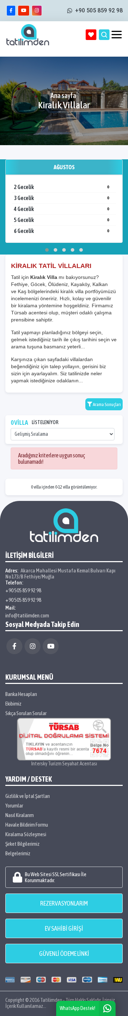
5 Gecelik (61, 220)
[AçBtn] (104, 34)
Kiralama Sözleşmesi (25, 834)
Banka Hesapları (21, 694)
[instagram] (37, 10)
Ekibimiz (13, 704)
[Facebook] (14, 646)
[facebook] (11, 10)
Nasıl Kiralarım (19, 815)
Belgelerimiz (17, 853)
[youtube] (24, 10)
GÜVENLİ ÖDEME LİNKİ (64, 953)
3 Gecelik (61, 198)
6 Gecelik (61, 231)
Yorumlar (14, 806)
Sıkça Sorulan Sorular (26, 713)
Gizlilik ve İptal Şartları (27, 796)
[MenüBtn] (117, 34)
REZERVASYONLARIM (64, 903)
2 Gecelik (61, 187)
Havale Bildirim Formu (26, 825)
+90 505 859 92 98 (23, 590)
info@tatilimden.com (27, 615)
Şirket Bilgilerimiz (22, 844)
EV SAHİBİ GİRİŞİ (64, 928)
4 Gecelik (61, 209)
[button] (47, 249)
